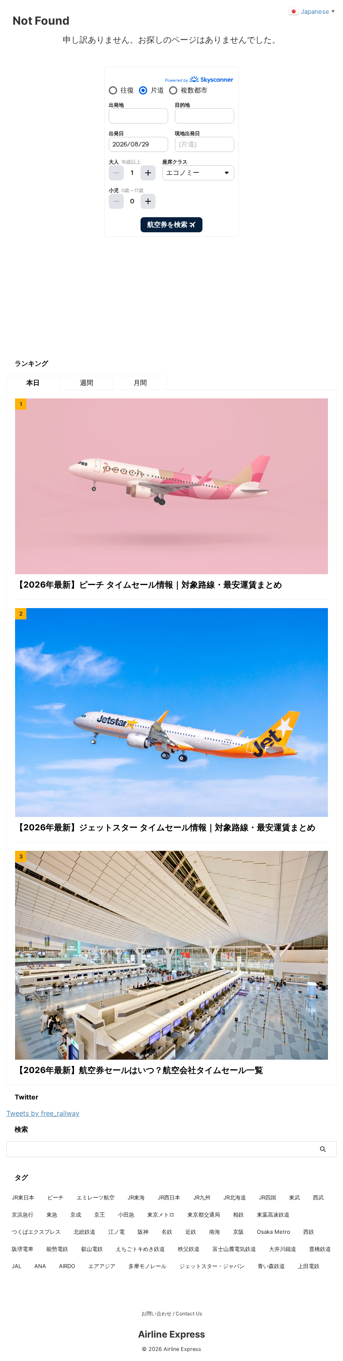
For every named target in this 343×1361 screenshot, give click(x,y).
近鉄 (190, 1231)
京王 (99, 1214)
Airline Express (171, 1334)
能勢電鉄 (57, 1248)
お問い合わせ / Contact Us (171, 1313)
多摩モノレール (147, 1266)
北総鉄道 (84, 1231)
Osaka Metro (273, 1231)
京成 (75, 1214)
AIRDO (67, 1266)
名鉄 (166, 1231)
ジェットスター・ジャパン (212, 1266)
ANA (40, 1266)
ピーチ (55, 1197)
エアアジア (101, 1266)
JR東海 (136, 1197)
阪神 (143, 1231)
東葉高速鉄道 (273, 1214)
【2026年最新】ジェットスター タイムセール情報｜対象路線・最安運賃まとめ (165, 827)
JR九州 (201, 1197)
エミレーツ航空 (96, 1197)
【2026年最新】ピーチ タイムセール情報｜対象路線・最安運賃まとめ (148, 585)
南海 (214, 1231)
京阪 (238, 1231)
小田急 (126, 1214)
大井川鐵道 (282, 1248)
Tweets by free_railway (42, 1113)
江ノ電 (116, 1231)
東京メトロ (160, 1214)
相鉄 (238, 1214)
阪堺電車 (22, 1248)
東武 (294, 1197)
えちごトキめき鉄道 (140, 1248)
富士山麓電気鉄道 (234, 1248)
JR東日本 (23, 1197)
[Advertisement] (69, 297)
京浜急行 (22, 1214)
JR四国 (267, 1197)
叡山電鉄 (92, 1248)
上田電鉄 (309, 1266)
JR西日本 (169, 1197)
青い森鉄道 (271, 1266)
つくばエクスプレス (36, 1231)
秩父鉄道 (189, 1248)
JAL (16, 1266)
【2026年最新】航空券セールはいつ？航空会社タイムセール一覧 (139, 1070)
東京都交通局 (203, 1214)
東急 (51, 1214)
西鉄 (308, 1231)
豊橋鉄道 (320, 1248)
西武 (318, 1197)
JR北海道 (234, 1197)
